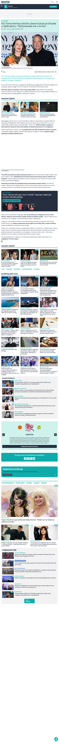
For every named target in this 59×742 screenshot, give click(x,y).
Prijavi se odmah (7, 474)
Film (3, 269)
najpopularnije (9, 550)
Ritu (18, 91)
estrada (29, 483)
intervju (43, 483)
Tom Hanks (5, 121)
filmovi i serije (20, 483)
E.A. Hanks (36, 85)
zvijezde (36, 483)
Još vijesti (28, 601)
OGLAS (29, 14)
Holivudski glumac (27, 269)
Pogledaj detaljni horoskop (29, 446)
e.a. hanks (36, 269)
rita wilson (17, 269)
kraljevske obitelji (8, 483)
